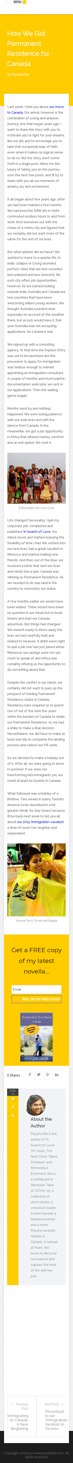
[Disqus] (36, 1344)
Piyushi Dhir (20, 74)
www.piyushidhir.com (48, 1453)
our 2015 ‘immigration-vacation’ (40, 822)
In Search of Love (37, 532)
